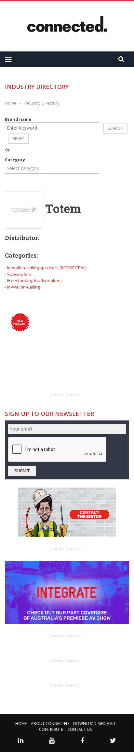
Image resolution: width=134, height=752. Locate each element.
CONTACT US (79, 729)
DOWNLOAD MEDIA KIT (94, 723)
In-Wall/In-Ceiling (23, 287)
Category (15, 160)
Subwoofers (19, 274)
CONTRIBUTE (51, 729)
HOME (21, 723)
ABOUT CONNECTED (50, 723)
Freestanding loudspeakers (34, 280)
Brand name (18, 119)
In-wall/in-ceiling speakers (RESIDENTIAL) (46, 268)
